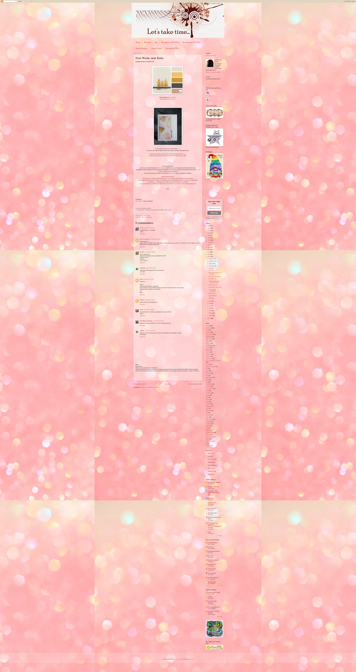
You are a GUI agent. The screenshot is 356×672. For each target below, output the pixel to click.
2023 (208, 233)
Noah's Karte (212, 293)
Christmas (208, 328)
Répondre (142, 234)
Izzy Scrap (210, 453)
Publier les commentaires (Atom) (149, 387)
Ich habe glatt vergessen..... (213, 290)
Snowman (208, 393)
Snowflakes (209, 384)
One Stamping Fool (213, 465)
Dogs (207, 417)
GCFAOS (210, 597)
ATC (207, 369)
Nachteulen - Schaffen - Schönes (214, 612)
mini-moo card (210, 441)
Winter (207, 350)
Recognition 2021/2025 (191, 42)
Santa (207, 402)
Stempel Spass (212, 471)
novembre (212, 261)
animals (208, 332)
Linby (141, 309)
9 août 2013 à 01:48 (149, 228)
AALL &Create (209, 388)
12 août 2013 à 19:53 (149, 330)
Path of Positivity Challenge (212, 601)
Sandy (141, 228)
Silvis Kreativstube (145, 239)
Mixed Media (209, 377)
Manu (141, 279)
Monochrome (209, 419)
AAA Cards (211, 555)
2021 (208, 238)
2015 (208, 252)
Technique (208, 423)
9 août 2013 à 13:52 (148, 279)
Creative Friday (212, 569)
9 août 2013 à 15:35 (149, 300)
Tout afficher (219, 535)
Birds (207, 380)
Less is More (172, 97)
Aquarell (208, 430)
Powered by (210, 218)
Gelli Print (208, 373)
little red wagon (212, 508)
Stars (207, 408)
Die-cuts (208, 343)
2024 (208, 230)
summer (208, 404)
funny (207, 341)
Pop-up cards (209, 437)
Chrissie (142, 252)
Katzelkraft (208, 337)
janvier (211, 315)
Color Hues (211, 547)
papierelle (142, 268)
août (210, 268)
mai (210, 306)
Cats (207, 382)
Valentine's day (210, 432)
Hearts (207, 399)
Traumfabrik (209, 345)
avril (210, 308)
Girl (207, 412)
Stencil (207, 352)
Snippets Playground (213, 560)
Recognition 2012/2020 (170, 42)
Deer (207, 390)
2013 (208, 257)
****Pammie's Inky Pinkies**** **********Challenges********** (214, 525)
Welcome (147, 42)
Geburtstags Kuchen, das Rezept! (215, 273)
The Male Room (212, 582)
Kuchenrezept (172, 173)
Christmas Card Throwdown (212, 503)
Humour (208, 415)
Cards (142, 217)
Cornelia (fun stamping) (146, 321)
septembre (212, 266)
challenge (149, 217)
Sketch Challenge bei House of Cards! (214, 281)
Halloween (208, 406)
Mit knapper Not (213, 285)
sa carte (168, 178)
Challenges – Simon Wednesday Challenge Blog (214, 492)
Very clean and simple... (215, 276)
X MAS (209, 532)
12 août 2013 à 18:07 (158, 321)
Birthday (208, 354)
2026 (208, 226)
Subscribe (214, 213)
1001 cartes (211, 468)
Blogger (191, 659)
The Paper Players (212, 513)
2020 (208, 240)
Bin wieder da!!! (213, 278)
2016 (208, 249)
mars (210, 310)
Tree (207, 375)
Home (138, 42)
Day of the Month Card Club (213, 361)
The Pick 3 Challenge (213, 577)
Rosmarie (219, 60)
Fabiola (142, 300)
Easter (207, 371)
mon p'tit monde (212, 459)
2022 (208, 235)
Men (207, 397)
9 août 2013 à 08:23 (150, 252)
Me (156, 42)
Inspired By (211, 498)
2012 (208, 318)
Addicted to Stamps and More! (214, 518)
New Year (208, 421)
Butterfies (208, 410)
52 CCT (208, 347)
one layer (208, 386)
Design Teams (156, 48)
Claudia (142, 330)
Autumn (208, 426)
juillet (210, 301)
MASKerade (211, 474)
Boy (207, 443)
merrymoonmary (178, 659)
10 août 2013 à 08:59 (148, 309)
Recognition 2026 (172, 48)
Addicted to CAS (212, 564)
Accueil (167, 384)
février (210, 313)
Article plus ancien (195, 384)
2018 (208, 245)
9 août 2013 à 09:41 (151, 268)
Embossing (209, 339)
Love (207, 428)
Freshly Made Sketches (214, 551)
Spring (207, 395)
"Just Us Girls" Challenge (214, 482)
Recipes (208, 434)
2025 (208, 228)
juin (210, 303)
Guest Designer (141, 48)
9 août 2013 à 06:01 (155, 239)
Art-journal (208, 445)
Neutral (208, 439)
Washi (207, 364)
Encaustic (211, 270)
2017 (208, 247)
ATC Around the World (214, 607)
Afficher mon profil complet (213, 72)
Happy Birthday (213, 295)
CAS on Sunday (212, 573)
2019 (208, 242)
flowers (208, 356)
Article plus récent (140, 384)
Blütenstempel (211, 462)
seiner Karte (161, 168)
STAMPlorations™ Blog (214, 592)
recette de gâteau (181, 183)
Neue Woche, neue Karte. (215, 287)
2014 (208, 254)
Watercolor (209, 358)
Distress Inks (209, 334)
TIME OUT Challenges (213, 486)
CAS (145, 217)
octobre (211, 263)
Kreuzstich (211, 298)
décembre (212, 259)
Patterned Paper (210, 366)
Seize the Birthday (212, 542)
